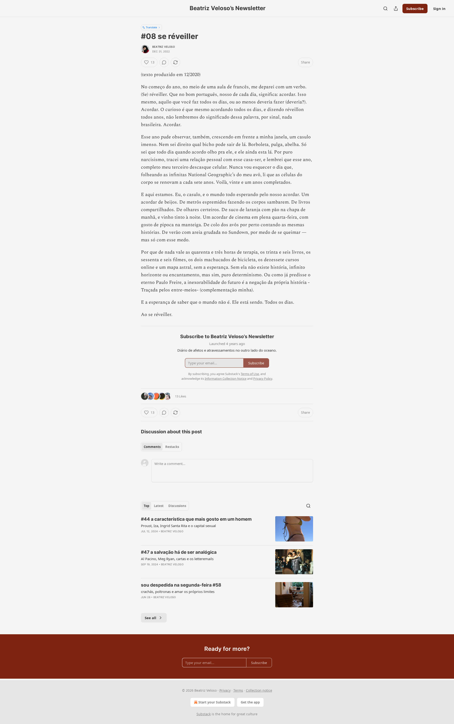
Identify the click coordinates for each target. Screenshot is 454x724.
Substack (203, 714)
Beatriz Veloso (163, 46)
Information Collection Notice (225, 378)
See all (150, 617)
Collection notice (259, 690)
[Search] (385, 8)
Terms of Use (250, 374)
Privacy (225, 690)
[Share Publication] (396, 8)
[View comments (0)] (164, 62)
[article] (227, 528)
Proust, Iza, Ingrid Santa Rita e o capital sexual (178, 525)
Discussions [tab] (177, 506)
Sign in (439, 8)
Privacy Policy (262, 378)
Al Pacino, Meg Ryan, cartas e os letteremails (177, 558)
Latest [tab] (159, 506)
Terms (238, 690)
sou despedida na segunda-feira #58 (181, 585)
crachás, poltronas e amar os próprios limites (177, 591)
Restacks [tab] (172, 447)
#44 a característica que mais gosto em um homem (196, 519)
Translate (151, 27)
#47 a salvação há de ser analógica (179, 552)
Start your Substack (214, 702)
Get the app (250, 702)
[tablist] (161, 446)
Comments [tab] (152, 447)
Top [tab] (146, 506)
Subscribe (415, 8)
